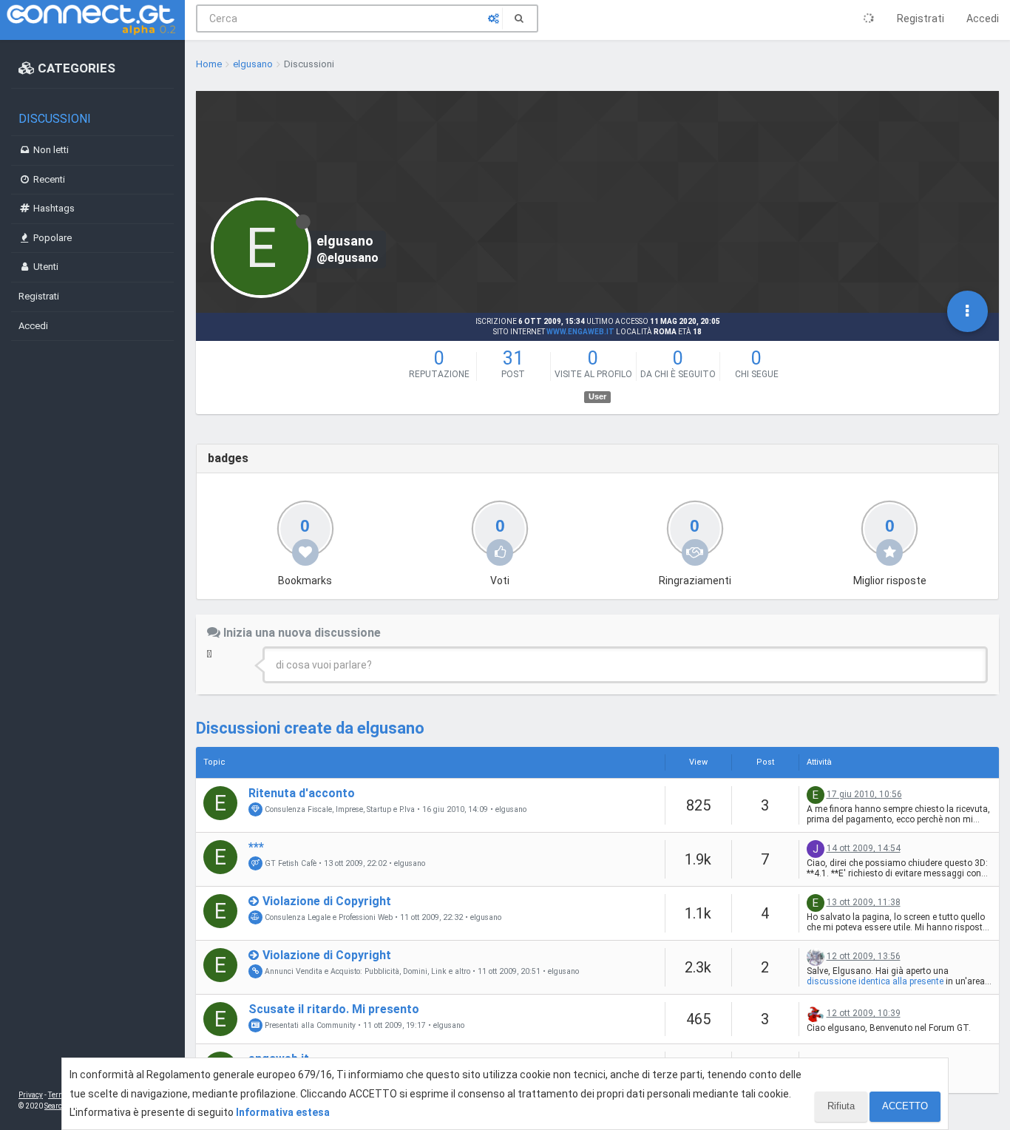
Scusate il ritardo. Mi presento (333, 1009)
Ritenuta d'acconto (301, 793)
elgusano (510, 809)
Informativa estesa (283, 1112)
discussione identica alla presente (875, 981)
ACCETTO (905, 1106)
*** (256, 847)
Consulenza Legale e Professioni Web (327, 917)
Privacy (30, 1095)
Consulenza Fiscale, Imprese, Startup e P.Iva (338, 809)
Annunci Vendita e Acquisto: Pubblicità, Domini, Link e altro (366, 971)
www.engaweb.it (580, 332)
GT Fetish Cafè (289, 863)
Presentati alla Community (309, 1025)
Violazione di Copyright (326, 901)
